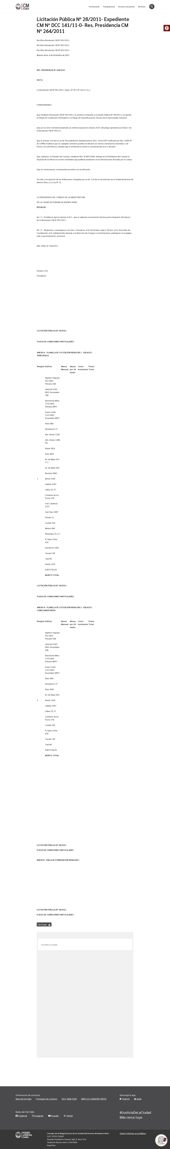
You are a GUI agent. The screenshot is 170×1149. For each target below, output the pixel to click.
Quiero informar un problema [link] (133, 1133)
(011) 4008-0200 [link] (69, 1098)
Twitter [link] (69, 1115)
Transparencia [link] (109, 6)
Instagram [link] (38, 1115)
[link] (167, 28)
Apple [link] (138, 1098)
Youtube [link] (55, 1115)
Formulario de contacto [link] (46, 1098)
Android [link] (125, 1098)
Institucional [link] (94, 6)
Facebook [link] (22, 1115)
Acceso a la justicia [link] (126, 6)
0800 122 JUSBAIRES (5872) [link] (93, 1098)
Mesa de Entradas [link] (23, 1098)
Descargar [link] (42, 924)
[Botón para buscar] (151, 6)
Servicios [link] (141, 6)
